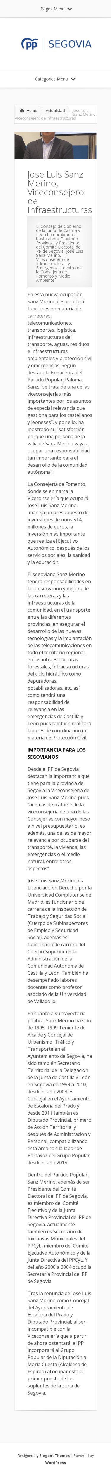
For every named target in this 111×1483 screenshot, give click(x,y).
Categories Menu (51, 79)
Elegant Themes (54, 1455)
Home (32, 110)
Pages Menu (53, 9)
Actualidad (55, 110)
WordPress (55, 1462)
